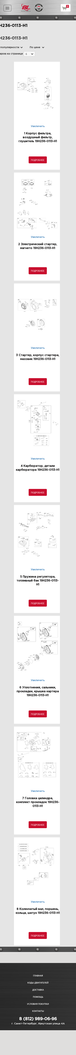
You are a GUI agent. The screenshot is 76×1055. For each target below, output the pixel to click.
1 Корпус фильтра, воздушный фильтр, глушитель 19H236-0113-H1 (38, 137)
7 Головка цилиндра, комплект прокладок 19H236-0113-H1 (37, 802)
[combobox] (29, 53)
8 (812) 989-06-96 (38, 1019)
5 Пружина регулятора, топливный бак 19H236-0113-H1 (38, 580)
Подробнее (37, 159)
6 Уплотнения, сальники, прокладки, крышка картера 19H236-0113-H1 (38, 691)
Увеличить (38, 126)
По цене (35, 47)
